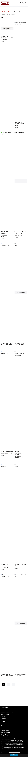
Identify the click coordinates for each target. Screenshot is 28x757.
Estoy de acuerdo (14, 754)
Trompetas (10, 11)
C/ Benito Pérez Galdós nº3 (7, 712)
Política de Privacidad (5, 732)
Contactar (3, 716)
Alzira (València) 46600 (6, 714)
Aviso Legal (3, 728)
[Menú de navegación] (25, 3)
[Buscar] (20, 2)
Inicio (2, 11)
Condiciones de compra (6, 725)
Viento (5, 11)
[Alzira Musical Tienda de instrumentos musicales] (5, 3)
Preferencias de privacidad (14, 752)
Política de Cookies (5, 730)
